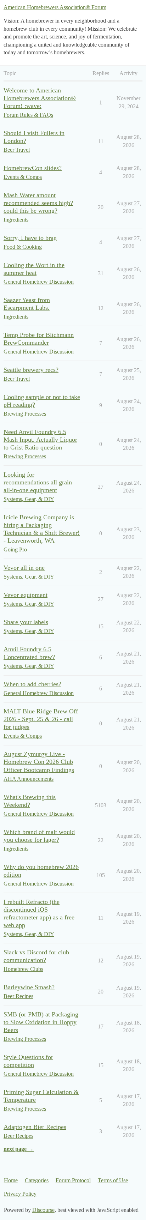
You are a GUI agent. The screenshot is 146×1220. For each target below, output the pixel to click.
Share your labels (26, 622)
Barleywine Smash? (29, 987)
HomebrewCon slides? (33, 167)
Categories (37, 1180)
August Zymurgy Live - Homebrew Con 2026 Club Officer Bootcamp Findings (39, 761)
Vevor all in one (24, 567)
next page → (19, 1149)
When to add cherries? (32, 684)
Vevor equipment (25, 594)
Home (11, 1180)
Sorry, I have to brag (30, 237)
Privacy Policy (20, 1194)
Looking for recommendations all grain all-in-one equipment (38, 482)
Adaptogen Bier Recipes (35, 1126)
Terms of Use (113, 1180)
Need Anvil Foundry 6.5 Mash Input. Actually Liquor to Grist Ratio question (40, 439)
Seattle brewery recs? (31, 369)
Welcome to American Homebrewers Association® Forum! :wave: (40, 98)
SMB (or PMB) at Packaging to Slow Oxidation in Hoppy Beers (41, 1022)
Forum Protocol (73, 1180)
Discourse (43, 1210)
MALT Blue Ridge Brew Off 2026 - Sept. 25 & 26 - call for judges (41, 719)
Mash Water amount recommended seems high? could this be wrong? (38, 203)
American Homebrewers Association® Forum (55, 7)
